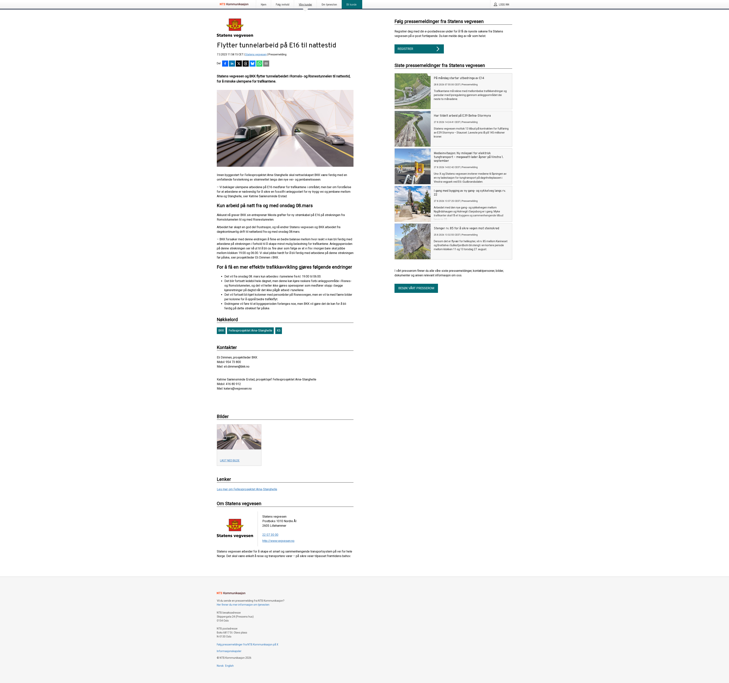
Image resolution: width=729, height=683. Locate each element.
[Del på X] (239, 64)
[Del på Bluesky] (252, 64)
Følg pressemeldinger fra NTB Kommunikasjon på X (247, 644)
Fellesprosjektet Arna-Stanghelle (250, 330)
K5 (278, 330)
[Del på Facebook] (225, 64)
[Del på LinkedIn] (232, 64)
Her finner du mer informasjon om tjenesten (243, 604)
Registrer (405, 49)
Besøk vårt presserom (416, 288)
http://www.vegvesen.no (278, 541)
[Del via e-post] (266, 64)
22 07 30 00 (270, 535)
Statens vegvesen (256, 54)
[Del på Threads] (246, 64)
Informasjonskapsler (229, 651)
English (229, 665)
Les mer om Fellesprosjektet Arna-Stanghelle (247, 489)
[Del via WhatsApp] (259, 64)
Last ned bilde (230, 460)
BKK (221, 330)
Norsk (220, 665)
